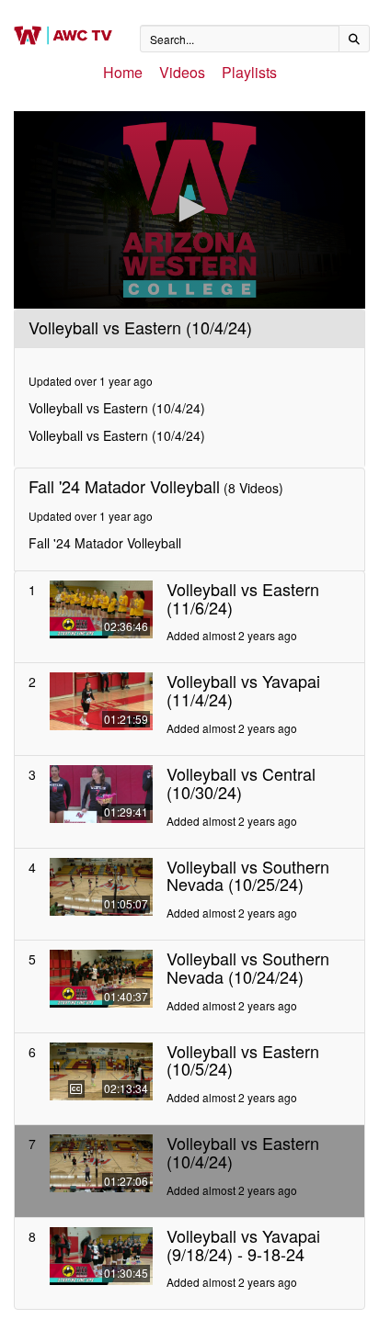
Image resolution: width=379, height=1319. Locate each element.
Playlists (249, 72)
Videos (182, 72)
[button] (189, 208)
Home (123, 72)
